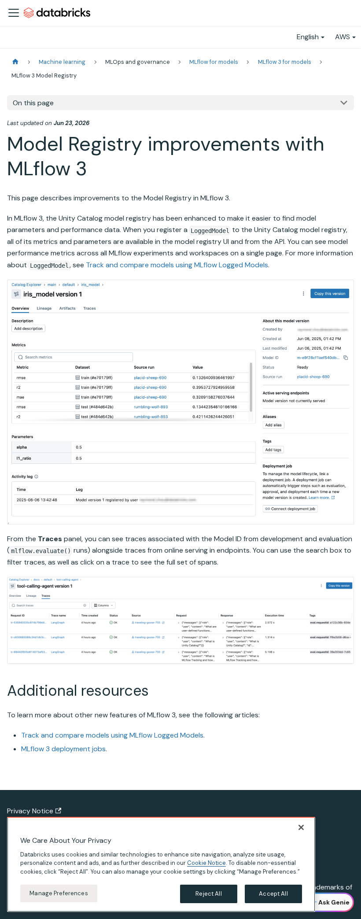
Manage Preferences (58, 893)
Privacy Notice (30, 811)
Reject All (208, 893)
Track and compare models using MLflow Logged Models (177, 264)
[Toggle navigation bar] (13, 12)
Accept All (273, 893)
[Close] (301, 827)
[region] (161, 864)
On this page (33, 102)
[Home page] (15, 62)
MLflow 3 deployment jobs (63, 748)
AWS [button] (342, 36)
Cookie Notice (206, 863)
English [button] (308, 36)
